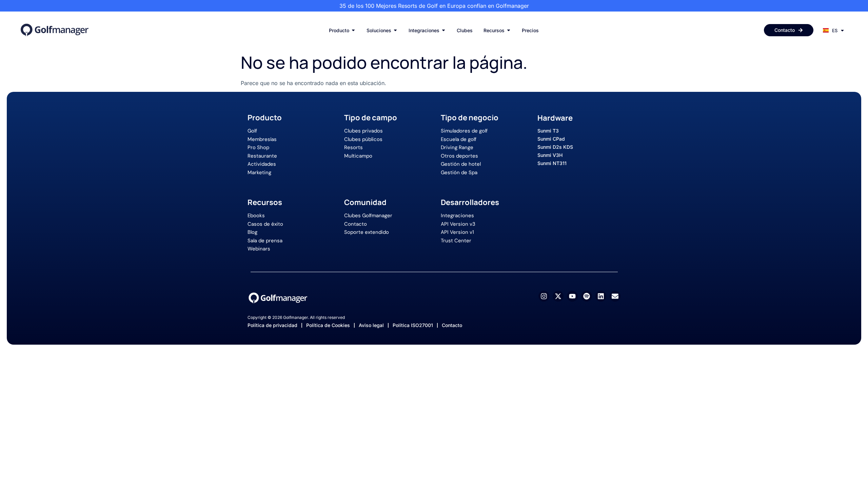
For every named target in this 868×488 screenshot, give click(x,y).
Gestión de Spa (459, 172)
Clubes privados (363, 130)
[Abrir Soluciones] (395, 30)
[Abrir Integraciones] (443, 30)
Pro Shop (258, 147)
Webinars (259, 248)
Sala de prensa (265, 240)
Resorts (353, 147)
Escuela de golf (458, 139)
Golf (252, 130)
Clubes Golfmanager (368, 215)
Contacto (355, 224)
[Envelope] (615, 296)
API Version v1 (457, 232)
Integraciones (457, 215)
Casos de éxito (265, 224)
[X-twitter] (558, 296)
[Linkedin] (600, 296)
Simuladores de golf (464, 130)
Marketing (259, 172)
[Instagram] (543, 296)
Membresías (262, 139)
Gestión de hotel (461, 164)
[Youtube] (572, 296)
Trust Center (456, 240)
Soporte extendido (366, 232)
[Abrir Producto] (353, 30)
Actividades (262, 164)
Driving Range (457, 147)
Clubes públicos (363, 139)
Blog (252, 232)
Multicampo (358, 155)
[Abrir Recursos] (508, 30)
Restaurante (262, 155)
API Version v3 (458, 224)
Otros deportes (459, 155)
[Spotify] (586, 296)
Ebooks (256, 215)
